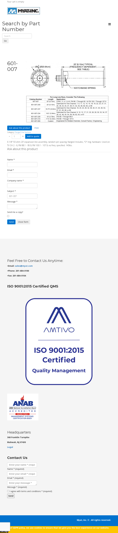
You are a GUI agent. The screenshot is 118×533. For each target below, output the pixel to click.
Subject (11, 191)
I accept (4, 531)
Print (36, 128)
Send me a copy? (15, 212)
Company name (15, 180)
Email (10, 170)
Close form (23, 221)
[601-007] (68, 76)
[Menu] (109, 24)
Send (11, 221)
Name (11, 159)
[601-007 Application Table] (68, 109)
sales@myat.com (24, 265)
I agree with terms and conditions (31, 491)
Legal (10, 447)
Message (12, 201)
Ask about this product (19, 128)
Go (5, 40)
